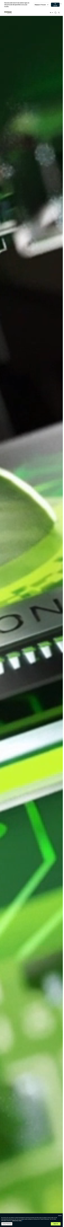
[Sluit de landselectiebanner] (61, 4)
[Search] (55, 13)
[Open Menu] (59, 12)
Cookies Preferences (7, 1223)
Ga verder (55, 5)
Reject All (56, 1223)
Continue (60, 1215)
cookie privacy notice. (17, 1220)
